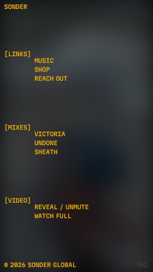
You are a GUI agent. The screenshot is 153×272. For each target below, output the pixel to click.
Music (43, 60)
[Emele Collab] (143, 265)
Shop (42, 69)
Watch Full (52, 215)
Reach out (50, 78)
